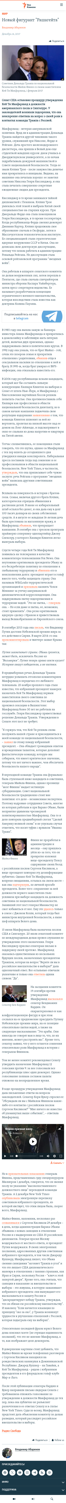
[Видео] (14, 1499)
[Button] (56, 41)
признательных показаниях (26, 1174)
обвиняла (44, 570)
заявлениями (41, 415)
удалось (49, 909)
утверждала (9, 472)
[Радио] (33, 1499)
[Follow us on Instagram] (27, 1472)
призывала (31, 587)
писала (38, 627)
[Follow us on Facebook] (5, 1472)
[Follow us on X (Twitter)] (12, 1472)
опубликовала (11, 1198)
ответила (39, 974)
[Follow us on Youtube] (20, 1472)
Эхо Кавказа (15, 1133)
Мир (5, 14)
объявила (25, 525)
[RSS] (42, 1472)
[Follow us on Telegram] (35, 1472)
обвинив (41, 358)
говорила (54, 603)
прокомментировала (15, 640)
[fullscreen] (61, 1156)
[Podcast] (49, 1472)
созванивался (10, 1223)
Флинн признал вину (19, 1129)
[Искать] (52, 1499)
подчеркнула (20, 885)
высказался (55, 999)
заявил (8, 742)
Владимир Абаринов (14, 27)
